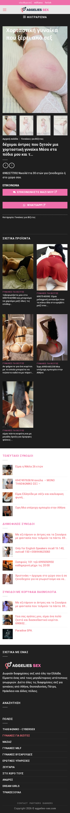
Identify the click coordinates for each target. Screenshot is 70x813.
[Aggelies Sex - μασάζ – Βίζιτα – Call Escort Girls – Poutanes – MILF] (35, 9)
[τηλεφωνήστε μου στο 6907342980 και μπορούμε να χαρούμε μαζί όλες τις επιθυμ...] (18, 266)
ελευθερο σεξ (25, 2)
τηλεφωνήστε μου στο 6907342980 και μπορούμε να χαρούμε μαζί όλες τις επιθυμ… (17, 299)
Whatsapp (35, 205)
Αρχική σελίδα (10, 138)
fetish (48, 2)
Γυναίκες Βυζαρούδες (17, 754)
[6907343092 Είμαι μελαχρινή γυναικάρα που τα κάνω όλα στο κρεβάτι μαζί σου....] (52, 267)
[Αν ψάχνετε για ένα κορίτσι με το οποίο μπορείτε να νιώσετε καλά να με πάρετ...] (18, 337)
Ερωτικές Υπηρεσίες (16, 760)
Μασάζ (7, 741)
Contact (22, 803)
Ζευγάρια (9, 767)
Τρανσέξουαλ (12, 792)
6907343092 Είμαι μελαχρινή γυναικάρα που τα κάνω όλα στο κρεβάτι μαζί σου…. (50, 301)
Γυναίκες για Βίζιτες (32, 138)
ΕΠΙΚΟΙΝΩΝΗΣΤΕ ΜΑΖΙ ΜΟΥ (35, 192)
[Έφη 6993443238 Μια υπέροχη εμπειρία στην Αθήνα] (52, 337)
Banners (48, 803)
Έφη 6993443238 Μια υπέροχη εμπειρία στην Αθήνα (50, 369)
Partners (35, 803)
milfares (38, 2)
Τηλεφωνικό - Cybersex (19, 729)
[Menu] (5, 9)
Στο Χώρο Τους (13, 773)
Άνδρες (8, 779)
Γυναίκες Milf (12, 748)
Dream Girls (11, 786)
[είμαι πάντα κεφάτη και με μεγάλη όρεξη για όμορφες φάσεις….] (18, 404)
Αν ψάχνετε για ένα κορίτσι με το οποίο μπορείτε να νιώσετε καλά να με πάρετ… (18, 369)
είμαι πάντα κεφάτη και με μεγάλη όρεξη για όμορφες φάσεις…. (17, 436)
